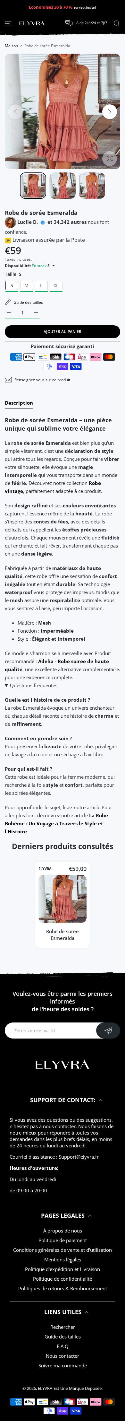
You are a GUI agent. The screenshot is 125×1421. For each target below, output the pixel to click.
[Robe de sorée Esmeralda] (62, 899)
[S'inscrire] (108, 1030)
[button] (109, 111)
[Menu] (8, 23)
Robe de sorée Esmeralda (62, 934)
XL (56, 285)
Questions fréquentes (33, 685)
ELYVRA (45, 869)
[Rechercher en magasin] (116, 23)
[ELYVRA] (32, 23)
